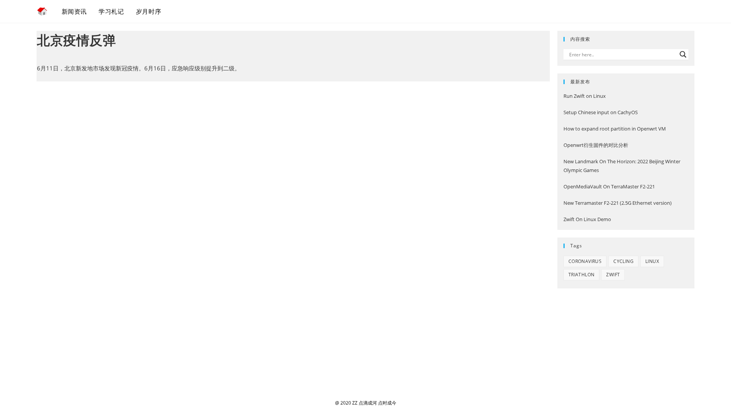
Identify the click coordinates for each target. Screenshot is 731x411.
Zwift (613, 274)
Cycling (623, 261)
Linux (652, 261)
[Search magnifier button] (683, 54)
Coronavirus (585, 261)
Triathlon (581, 274)
